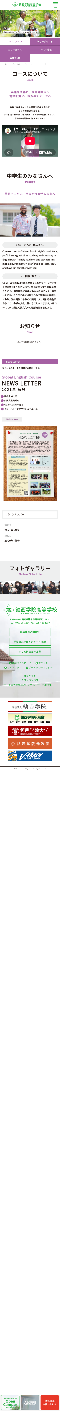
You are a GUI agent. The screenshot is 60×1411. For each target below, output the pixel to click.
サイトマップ (14, 667)
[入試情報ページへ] (30, 1402)
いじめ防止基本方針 (30, 651)
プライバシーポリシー (41, 667)
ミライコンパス (30, 680)
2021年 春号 (12, 530)
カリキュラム (15, 49)
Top (3, 64)
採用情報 (47, 684)
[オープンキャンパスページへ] (10, 1402)
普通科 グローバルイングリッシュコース (28, 64)
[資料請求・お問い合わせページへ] (49, 1402)
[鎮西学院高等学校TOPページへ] (30, 5)
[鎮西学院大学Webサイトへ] (30, 727)
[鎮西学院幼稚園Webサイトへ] (30, 739)
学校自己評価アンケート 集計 (30, 641)
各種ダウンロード (21, 663)
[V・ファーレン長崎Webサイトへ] (30, 752)
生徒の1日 (15, 57)
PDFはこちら (12, 419)
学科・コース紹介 (10, 64)
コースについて (15, 41)
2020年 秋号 (12, 540)
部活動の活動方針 (30, 631)
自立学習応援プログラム (21, 684)
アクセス (43, 663)
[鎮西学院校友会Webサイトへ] (30, 715)
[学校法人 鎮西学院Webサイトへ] (30, 702)
